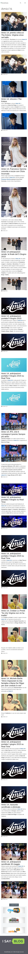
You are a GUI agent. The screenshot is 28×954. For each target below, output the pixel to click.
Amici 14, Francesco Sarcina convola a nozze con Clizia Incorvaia (13, 171)
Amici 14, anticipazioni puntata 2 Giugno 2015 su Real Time (12, 555)
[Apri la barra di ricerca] (20, 3)
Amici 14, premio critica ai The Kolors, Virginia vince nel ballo (12, 35)
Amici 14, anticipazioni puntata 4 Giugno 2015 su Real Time (12, 375)
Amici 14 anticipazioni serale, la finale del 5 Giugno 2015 (13, 254)
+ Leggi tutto (14, 904)
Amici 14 (5, 74)
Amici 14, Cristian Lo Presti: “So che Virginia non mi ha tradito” (13, 613)
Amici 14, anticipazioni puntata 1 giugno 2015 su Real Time (12, 744)
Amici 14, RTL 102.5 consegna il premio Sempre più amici (13, 434)
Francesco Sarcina (6, 179)
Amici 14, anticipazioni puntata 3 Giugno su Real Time (12, 499)
